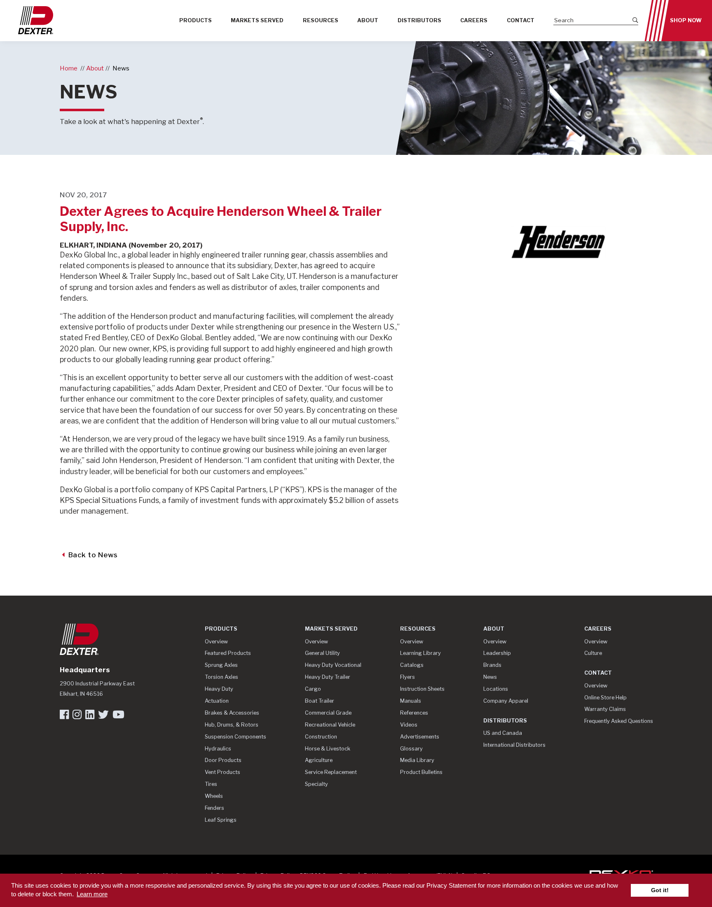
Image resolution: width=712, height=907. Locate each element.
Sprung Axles (221, 665)
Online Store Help (605, 697)
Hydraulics (218, 749)
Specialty (316, 784)
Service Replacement (331, 772)
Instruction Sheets (422, 689)
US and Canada (502, 733)
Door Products (223, 760)
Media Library (417, 760)
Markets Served (257, 20)
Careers (473, 20)
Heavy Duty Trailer (327, 677)
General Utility (322, 653)
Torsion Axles (221, 677)
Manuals (410, 701)
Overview (216, 641)
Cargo (313, 689)
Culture (593, 653)
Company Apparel (505, 701)
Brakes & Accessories (232, 713)
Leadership (497, 653)
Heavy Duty (219, 689)
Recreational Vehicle (330, 725)
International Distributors (514, 745)
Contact (520, 20)
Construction (321, 737)
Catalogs (412, 665)
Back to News (92, 555)
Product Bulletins (421, 772)
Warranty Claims (605, 709)
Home (68, 68)
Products (195, 20)
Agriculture (319, 760)
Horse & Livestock (327, 749)
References (414, 713)
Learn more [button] (92, 894)
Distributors (419, 20)
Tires (211, 784)
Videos (408, 725)
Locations (495, 689)
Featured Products (228, 653)
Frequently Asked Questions (618, 721)
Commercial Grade (328, 713)
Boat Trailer (319, 701)
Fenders (214, 808)
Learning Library (420, 653)
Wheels (214, 796)
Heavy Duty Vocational (333, 665)
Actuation (217, 701)
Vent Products (222, 772)
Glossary (411, 749)
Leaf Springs (221, 820)
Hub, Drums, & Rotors (231, 725)
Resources (320, 20)
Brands (492, 665)
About (367, 20)
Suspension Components (235, 737)
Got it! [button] (660, 890)
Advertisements (419, 737)
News (120, 68)
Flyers (407, 677)
